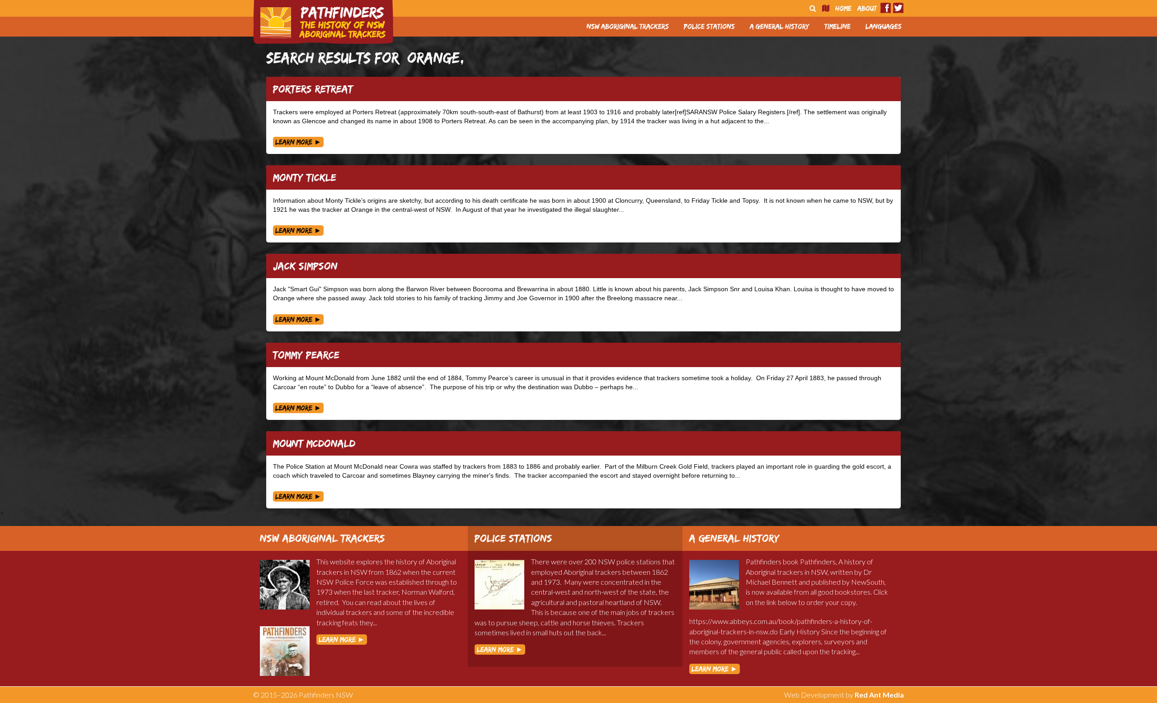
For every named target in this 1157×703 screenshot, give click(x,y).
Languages (883, 26)
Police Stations (709, 26)
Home (843, 8)
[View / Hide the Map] (825, 8)
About (867, 8)
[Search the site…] (812, 8)
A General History (779, 26)
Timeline (837, 26)
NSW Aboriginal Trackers (628, 26)
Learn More (298, 142)
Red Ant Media (879, 694)
